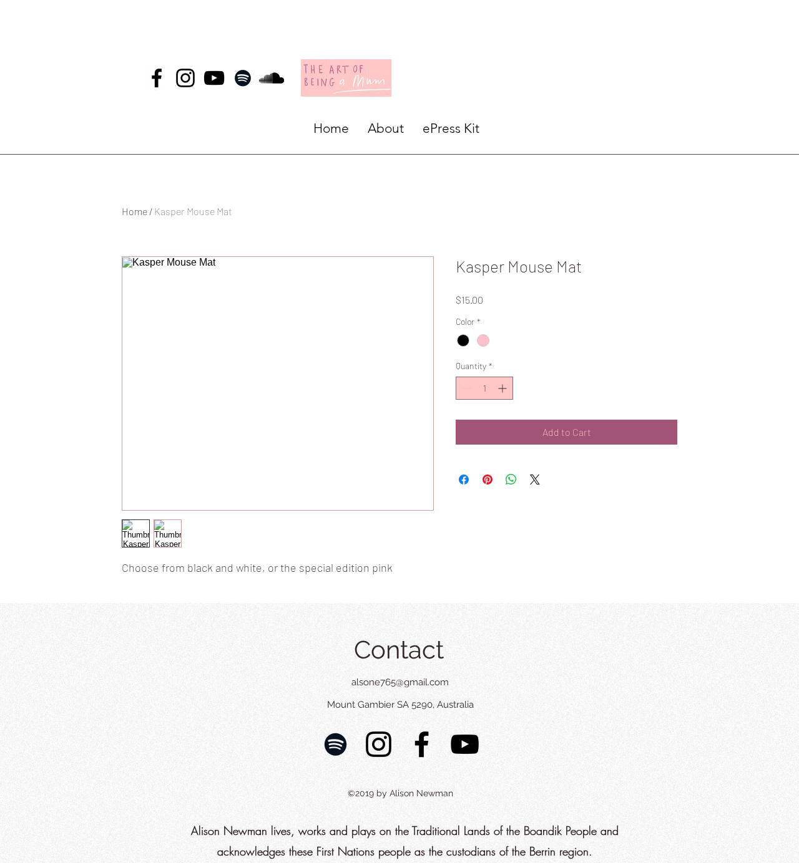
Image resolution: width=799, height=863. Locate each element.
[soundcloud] (271, 77)
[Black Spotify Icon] (242, 77)
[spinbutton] (484, 388)
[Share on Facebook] (463, 479)
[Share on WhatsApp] (511, 479)
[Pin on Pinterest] (487, 479)
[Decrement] (465, 388)
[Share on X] (534, 479)
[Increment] (503, 388)
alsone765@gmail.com (400, 682)
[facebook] (156, 77)
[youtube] (214, 77)
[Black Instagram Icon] (185, 77)
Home (134, 211)
